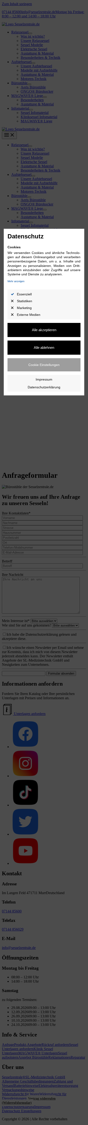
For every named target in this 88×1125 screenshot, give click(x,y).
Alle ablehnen (44, 348)
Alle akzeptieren (44, 330)
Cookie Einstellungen (44, 365)
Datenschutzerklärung (44, 387)
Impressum (44, 379)
